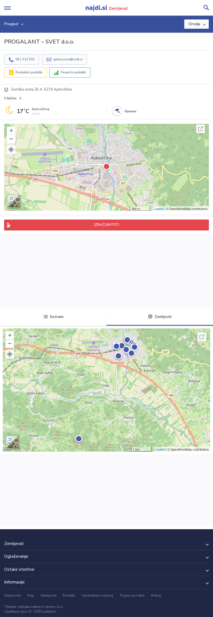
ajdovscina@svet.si (68, 59)
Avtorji (156, 595)
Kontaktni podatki (29, 72)
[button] (11, 149)
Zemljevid (162, 316)
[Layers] (13, 201)
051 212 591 (25, 59)
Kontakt (69, 595)
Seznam (57, 316)
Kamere (130, 111)
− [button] (11, 138)
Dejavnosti (12, 595)
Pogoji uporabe (132, 595)
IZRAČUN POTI (106, 224)
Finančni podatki (73, 72)
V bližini (10, 98)
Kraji (30, 595)
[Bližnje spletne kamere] (117, 111)
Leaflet (159, 208)
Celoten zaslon (200, 129)
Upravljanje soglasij (97, 595)
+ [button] (11, 130)
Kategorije (48, 595)
